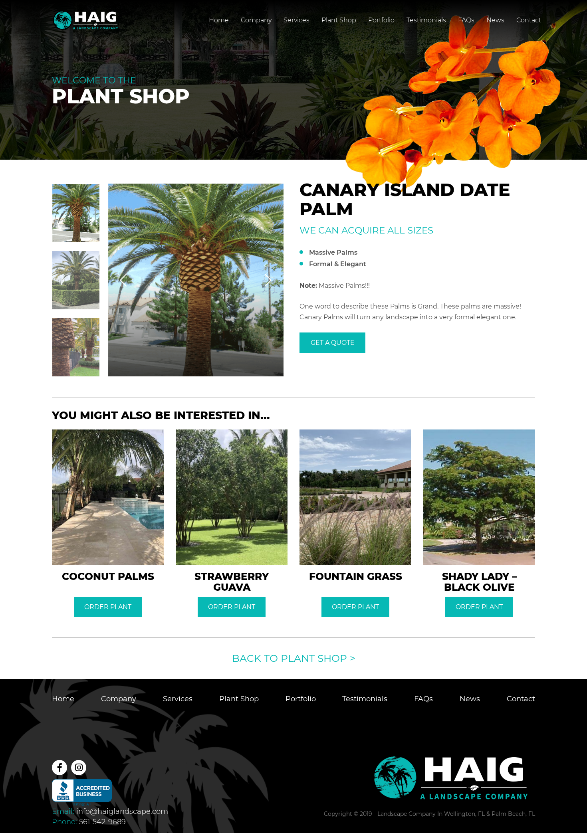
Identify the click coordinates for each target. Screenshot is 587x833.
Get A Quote (333, 342)
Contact (528, 20)
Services (296, 20)
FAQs (466, 20)
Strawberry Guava (231, 581)
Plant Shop (338, 20)
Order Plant (107, 607)
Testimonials (426, 20)
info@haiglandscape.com (122, 811)
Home (219, 20)
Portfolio (381, 20)
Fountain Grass (355, 576)
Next (268, 280)
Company (256, 20)
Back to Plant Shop (293, 658)
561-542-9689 (102, 821)
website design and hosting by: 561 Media (486, 822)
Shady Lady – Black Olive (479, 581)
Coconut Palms (108, 576)
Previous (123, 280)
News (495, 20)
